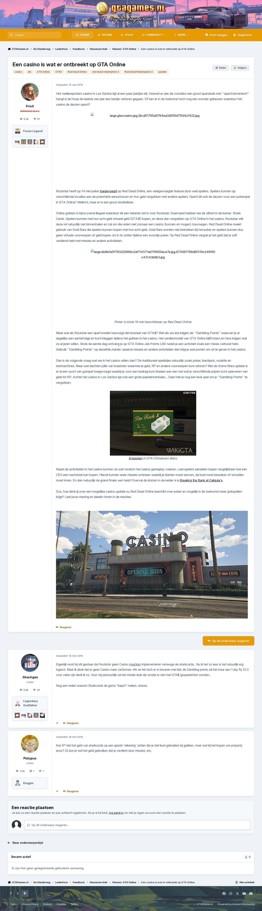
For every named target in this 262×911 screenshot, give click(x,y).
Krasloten (135, 458)
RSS (76, 904)
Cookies (61, 904)
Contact (47, 904)
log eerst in (116, 812)
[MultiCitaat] (57, 723)
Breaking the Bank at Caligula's (201, 480)
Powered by (236, 904)
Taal (13, 904)
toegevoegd (108, 191)
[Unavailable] (152, 513)
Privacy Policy (30, 904)
